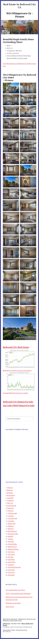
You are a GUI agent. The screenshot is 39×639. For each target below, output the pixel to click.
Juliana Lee (6, 623)
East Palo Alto (11, 506)
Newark (10, 536)
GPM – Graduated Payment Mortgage (18, 594)
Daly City (10, 503)
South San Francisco (14, 567)
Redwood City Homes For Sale (18, 401)
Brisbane (10, 493)
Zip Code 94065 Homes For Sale (18, 405)
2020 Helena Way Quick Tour (15, 590)
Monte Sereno (12, 531)
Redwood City (12, 547)
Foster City (10, 508)
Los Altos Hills (12, 518)
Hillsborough (12, 513)
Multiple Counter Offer (13, 603)
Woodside (11, 575)
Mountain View (13, 534)
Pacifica (10, 539)
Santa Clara (11, 562)
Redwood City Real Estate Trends (12, 620)
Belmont (10, 490)
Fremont (10, 511)
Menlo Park (11, 524)
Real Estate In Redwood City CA (19, 6)
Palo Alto (11, 541)
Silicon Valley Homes (9, 630)
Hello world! (10, 607)
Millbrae (11, 526)
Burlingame (11, 495)
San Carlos (11, 554)
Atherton (10, 488)
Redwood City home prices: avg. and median (17, 370)
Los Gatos (11, 521)
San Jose (10, 557)
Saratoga (11, 565)
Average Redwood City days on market (15, 393)
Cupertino (10, 500)
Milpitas (10, 529)
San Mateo (11, 559)
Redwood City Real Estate (16, 347)
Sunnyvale (11, 570)
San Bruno (11, 552)
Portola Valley (12, 544)
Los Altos (11, 516)
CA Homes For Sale (21, 630)
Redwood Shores (13, 549)
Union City (11, 572)
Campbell (10, 498)
